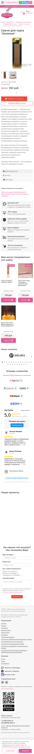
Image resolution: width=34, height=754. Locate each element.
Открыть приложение (7, 688)
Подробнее (10, 751)
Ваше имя (7, 562)
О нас (3, 659)
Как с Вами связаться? (12, 569)
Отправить (17, 597)
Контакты (4, 635)
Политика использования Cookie (12, 644)
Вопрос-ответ (6, 630)
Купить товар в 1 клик (17, 103)
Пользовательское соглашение (12, 641)
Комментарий (9, 578)
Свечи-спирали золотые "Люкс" (6, 281)
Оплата (7, 175)
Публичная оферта (7, 637)
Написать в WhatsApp (12, 668)
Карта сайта (5, 632)
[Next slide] (31, 356)
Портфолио (5, 663)
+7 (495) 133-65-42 (11, 2)
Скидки (3, 623)
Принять (25, 751)
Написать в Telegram (12, 671)
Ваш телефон (8, 555)
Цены (3, 661)
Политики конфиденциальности (12, 592)
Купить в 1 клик (8, 291)
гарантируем (14, 221)
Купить (7, 300)
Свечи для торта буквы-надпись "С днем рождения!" (7, 324)
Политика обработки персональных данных (16, 639)
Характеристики (11, 171)
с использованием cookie (21, 747)
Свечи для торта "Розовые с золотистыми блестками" (24, 283)
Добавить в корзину (15, 99)
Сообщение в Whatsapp (11, 575)
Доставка (9, 180)
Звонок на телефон (9, 571)
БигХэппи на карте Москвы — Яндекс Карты (17, 481)
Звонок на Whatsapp (10, 573)
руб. (17, 6)
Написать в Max (9, 674)
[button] (2, 362)
